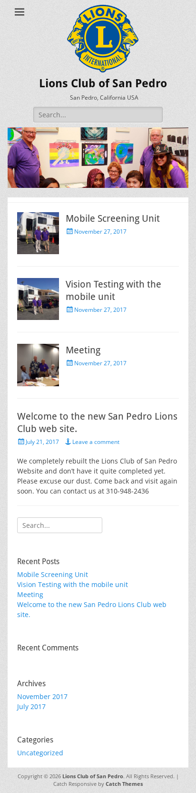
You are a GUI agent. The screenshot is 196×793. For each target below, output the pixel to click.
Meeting (83, 350)
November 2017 (42, 696)
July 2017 (31, 706)
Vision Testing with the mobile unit (72, 584)
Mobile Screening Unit (113, 218)
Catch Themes (124, 783)
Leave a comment (95, 442)
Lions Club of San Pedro (103, 83)
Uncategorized (40, 752)
